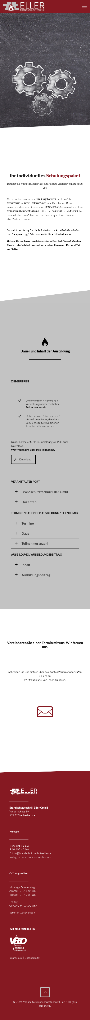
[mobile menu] (84, 6)
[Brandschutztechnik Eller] (24, 6)
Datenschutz (32, 957)
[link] (45, 492)
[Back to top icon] (45, 992)
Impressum (16, 957)
